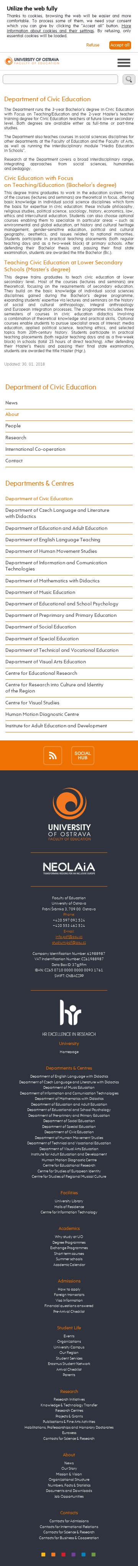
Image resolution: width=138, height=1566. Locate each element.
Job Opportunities (69, 1496)
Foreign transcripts (69, 1295)
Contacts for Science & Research (69, 1439)
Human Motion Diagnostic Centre (42, 714)
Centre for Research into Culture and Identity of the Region (54, 688)
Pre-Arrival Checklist (69, 1312)
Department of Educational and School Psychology (61, 604)
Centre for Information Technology (69, 1212)
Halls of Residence (69, 1207)
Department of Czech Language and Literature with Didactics (57, 513)
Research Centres (69, 1411)
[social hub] (82, 755)
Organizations (69, 1341)
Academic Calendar (69, 1265)
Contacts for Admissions (69, 1521)
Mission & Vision (69, 1474)
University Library (69, 1201)
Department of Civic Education (50, 387)
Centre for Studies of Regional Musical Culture (69, 1177)
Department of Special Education (42, 638)
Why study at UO (69, 1237)
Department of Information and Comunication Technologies (56, 566)
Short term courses (69, 1254)
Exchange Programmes (69, 1248)
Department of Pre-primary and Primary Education (69, 1116)
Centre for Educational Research (41, 673)
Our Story (69, 1468)
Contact (14, 460)
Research (15, 437)
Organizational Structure (69, 1480)
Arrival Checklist (69, 1369)
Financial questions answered (69, 1306)
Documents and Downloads (69, 1491)
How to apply (69, 1289)
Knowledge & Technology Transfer (69, 1405)
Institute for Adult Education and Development (56, 726)
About (12, 414)
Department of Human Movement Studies (51, 551)
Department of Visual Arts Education (45, 661)
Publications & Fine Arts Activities (69, 1422)
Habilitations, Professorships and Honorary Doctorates (69, 1427)
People (13, 426)
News (11, 403)
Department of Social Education (40, 627)
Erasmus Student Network (69, 1364)
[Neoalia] (69, 868)
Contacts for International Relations (69, 1527)
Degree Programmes (69, 1243)
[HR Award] (69, 1017)
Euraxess (69, 1433)
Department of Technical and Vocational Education (61, 650)
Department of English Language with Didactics (69, 1076)
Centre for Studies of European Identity (69, 1171)
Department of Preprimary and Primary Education (61, 615)
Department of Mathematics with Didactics (52, 581)
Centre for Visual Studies (32, 703)
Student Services (69, 1358)
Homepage (69, 1052)
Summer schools (69, 1259)
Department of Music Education (40, 592)
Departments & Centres (39, 483)
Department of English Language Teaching (52, 539)
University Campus (69, 1347)
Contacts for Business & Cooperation (69, 1538)
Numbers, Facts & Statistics (69, 1485)
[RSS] (52, 755)
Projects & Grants (69, 1416)
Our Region (69, 1353)
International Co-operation (35, 449)
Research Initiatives (69, 1399)
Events (69, 1336)
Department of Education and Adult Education (56, 528)
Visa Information (69, 1300)
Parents (69, 1375)
